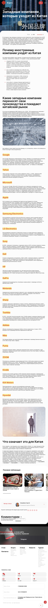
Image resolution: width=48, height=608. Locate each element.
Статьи (22, 548)
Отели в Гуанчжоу (41, 550)
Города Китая (40, 549)
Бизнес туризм (13, 549)
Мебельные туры (14, 555)
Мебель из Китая (23, 551)
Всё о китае (40, 562)
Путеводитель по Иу (41, 564)
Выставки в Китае (41, 554)
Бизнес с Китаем (23, 549)
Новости (32, 548)
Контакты (5, 551)
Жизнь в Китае (22, 550)
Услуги (13, 548)
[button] (2, 479)
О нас (3, 548)
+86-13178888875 (22, 592)
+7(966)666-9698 (22, 586)
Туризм (21, 554)
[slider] (39, 34)
